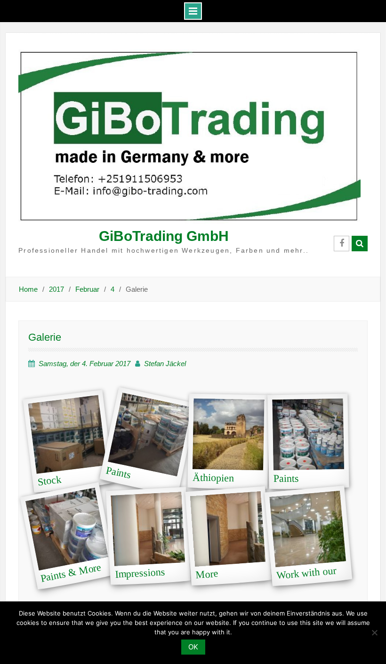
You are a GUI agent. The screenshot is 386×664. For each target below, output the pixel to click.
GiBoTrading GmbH (164, 236)
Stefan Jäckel (165, 364)
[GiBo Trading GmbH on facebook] (341, 243)
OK (193, 646)
